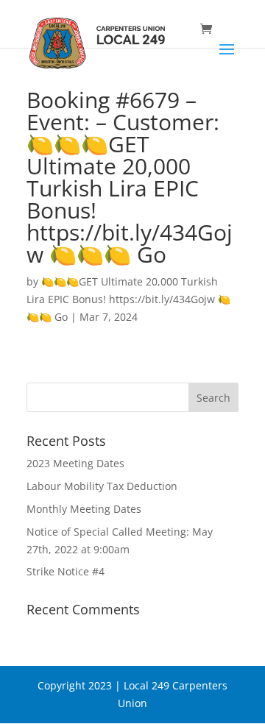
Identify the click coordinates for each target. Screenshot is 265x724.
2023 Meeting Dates (75, 463)
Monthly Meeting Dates (83, 509)
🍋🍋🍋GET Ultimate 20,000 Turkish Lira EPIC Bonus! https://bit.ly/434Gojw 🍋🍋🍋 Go (128, 299)
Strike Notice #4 (65, 571)
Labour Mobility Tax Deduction (101, 486)
